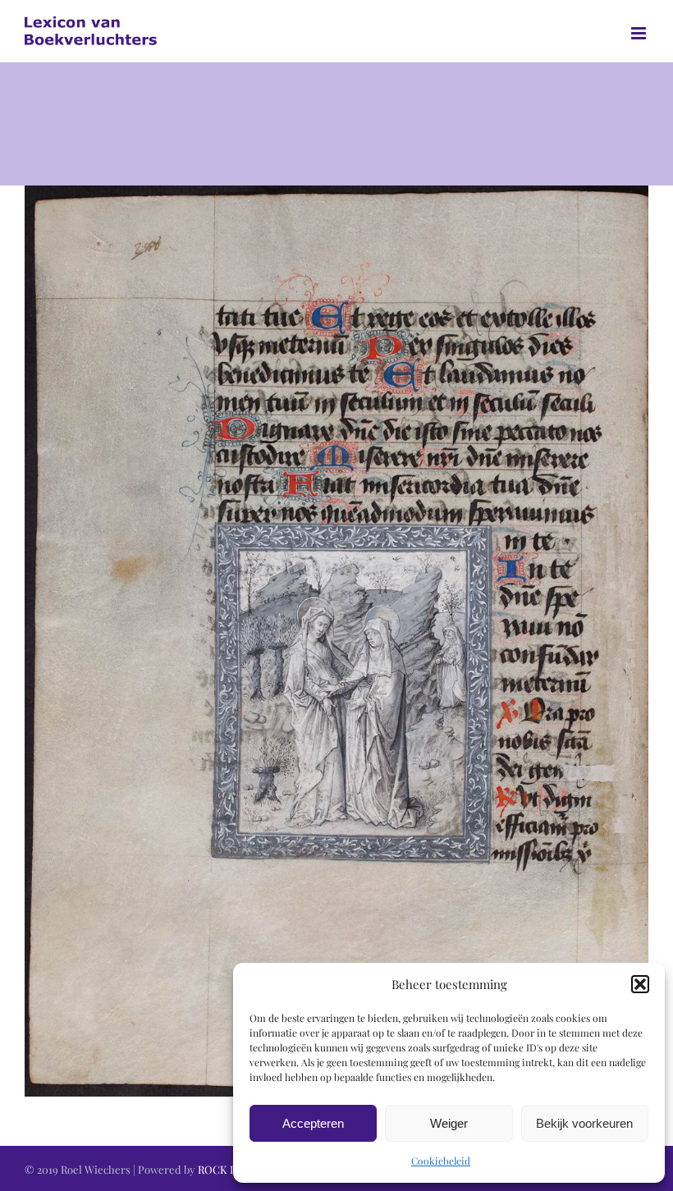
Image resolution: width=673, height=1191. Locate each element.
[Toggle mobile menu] (639, 33)
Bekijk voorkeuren (584, 1123)
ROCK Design (230, 1169)
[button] (640, 984)
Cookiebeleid (440, 1160)
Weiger (449, 1123)
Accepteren (313, 1123)
